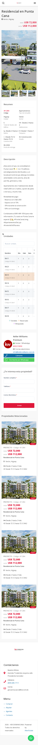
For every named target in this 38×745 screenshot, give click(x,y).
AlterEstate (29, 730)
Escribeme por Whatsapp (19, 360)
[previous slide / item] (3, 60)
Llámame (19, 355)
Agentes (9, 711)
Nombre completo (10, 378)
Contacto (9, 715)
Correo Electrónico (10, 395)
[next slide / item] (35, 60)
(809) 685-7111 (13, 683)
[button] (6, 93)
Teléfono (7, 386)
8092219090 (17, 346)
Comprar (9, 704)
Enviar (19, 405)
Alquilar (9, 707)
